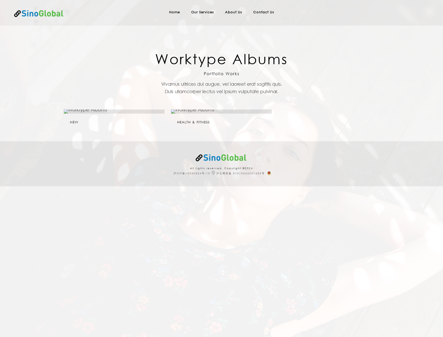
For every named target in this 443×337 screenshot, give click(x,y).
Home (174, 12)
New (74, 122)
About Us (233, 12)
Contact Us (263, 12)
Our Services (202, 12)
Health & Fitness (193, 122)
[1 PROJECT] (114, 112)
